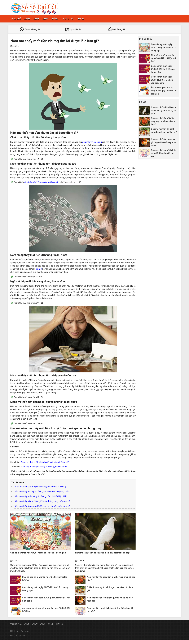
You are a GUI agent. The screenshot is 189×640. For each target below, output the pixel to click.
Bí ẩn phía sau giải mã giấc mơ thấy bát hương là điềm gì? (41, 486)
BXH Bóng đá (118, 29)
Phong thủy (68, 18)
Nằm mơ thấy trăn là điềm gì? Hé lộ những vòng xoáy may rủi (42, 501)
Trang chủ (15, 18)
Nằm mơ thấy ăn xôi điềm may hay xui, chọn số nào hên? (163, 121)
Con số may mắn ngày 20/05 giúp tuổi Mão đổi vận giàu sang (162, 80)
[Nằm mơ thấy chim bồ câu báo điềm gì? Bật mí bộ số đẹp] (105, 531)
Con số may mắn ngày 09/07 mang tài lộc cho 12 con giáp (38, 553)
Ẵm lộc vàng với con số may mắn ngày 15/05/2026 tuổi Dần (163, 90)
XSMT (36, 18)
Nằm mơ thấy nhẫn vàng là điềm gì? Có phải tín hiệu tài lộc (41, 496)
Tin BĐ (81, 18)
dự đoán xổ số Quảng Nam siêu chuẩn (41, 182)
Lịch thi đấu (75, 29)
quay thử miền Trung (92, 142)
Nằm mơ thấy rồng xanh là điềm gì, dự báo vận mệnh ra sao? (42, 506)
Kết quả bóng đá (32, 29)
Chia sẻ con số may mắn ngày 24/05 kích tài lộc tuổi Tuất (163, 58)
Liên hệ (59, 624)
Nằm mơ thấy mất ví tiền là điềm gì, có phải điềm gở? (45, 462)
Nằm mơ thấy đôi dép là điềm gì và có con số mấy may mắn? (42, 491)
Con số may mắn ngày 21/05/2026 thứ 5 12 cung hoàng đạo (163, 69)
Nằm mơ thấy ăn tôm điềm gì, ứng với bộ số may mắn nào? (163, 142)
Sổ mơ (55, 18)
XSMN (45, 18)
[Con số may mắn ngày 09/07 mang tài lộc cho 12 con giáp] (40, 531)
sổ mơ (39, 269)
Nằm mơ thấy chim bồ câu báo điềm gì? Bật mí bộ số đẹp (102, 553)
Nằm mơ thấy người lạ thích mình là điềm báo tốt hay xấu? (164, 153)
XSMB (27, 18)
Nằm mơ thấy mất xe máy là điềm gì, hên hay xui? (44, 466)
